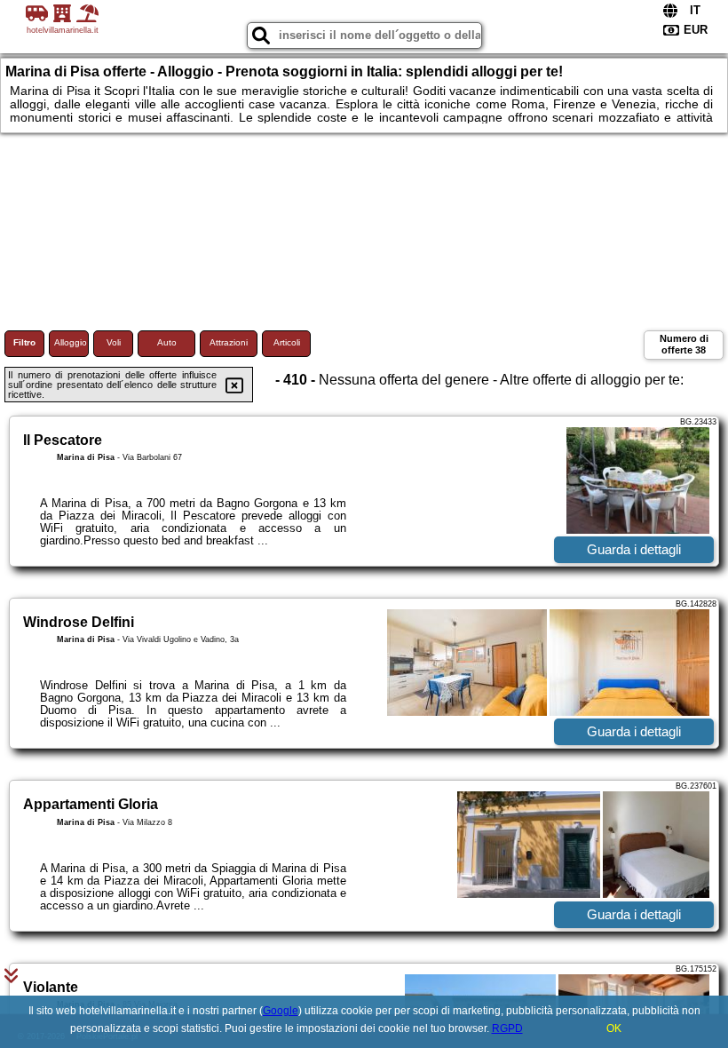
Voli (114, 342)
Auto (167, 342)
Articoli (286, 342)
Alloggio (70, 342)
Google (280, 1010)
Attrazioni (229, 342)
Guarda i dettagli (634, 549)
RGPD (507, 1028)
